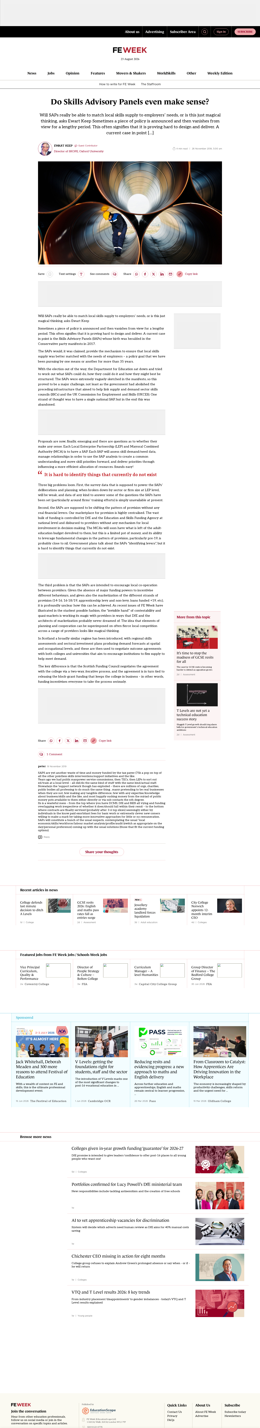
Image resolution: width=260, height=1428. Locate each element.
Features (98, 73)
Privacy (172, 1416)
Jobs (51, 73)
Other (191, 73)
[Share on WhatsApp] (136, 274)
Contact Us (174, 1412)
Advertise (201, 1416)
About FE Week (205, 1412)
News (31, 73)
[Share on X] (153, 274)
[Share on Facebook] (145, 274)
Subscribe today (235, 1412)
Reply (47, 836)
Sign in (221, 31)
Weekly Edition (220, 73)
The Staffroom (151, 84)
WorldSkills (166, 73)
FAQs (170, 1420)
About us (132, 32)
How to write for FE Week (117, 84)
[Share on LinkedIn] (162, 274)
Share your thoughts (101, 852)
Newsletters (233, 1416)
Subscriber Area (183, 32)
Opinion (72, 73)
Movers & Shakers (131, 73)
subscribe (245, 31)
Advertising (154, 32)
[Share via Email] (170, 274)
